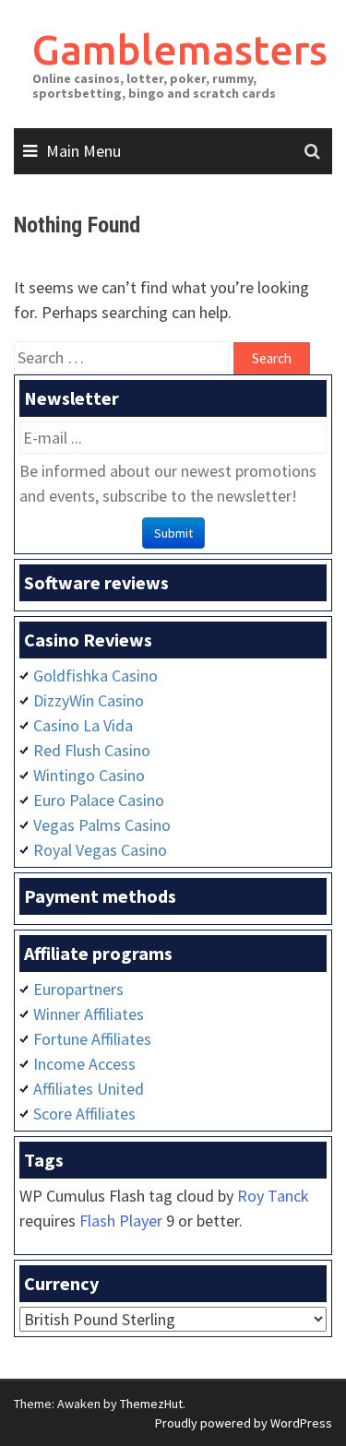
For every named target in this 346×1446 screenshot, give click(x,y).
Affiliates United (88, 1088)
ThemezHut (151, 1403)
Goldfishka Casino (95, 675)
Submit (173, 533)
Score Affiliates (84, 1113)
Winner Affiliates (88, 1014)
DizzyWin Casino (88, 700)
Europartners (78, 989)
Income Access (84, 1063)
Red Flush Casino (91, 750)
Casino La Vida (83, 725)
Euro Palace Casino (98, 800)
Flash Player (120, 1220)
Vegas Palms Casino (102, 825)
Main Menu (83, 150)
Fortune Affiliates (92, 1038)
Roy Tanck (273, 1195)
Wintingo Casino (89, 775)
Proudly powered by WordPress (243, 1423)
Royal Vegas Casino (100, 849)
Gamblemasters (180, 49)
